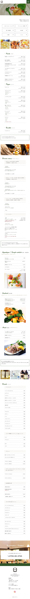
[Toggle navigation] (28, 1)
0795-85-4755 (15, 556)
